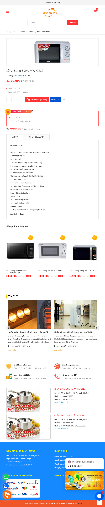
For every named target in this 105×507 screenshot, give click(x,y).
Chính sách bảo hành (63, 460)
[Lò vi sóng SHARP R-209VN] (52, 251)
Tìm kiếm (72, 22)
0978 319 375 (15, 129)
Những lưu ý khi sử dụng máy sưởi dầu (73, 332)
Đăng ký (48, 3)
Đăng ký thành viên (62, 468)
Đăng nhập (56, 3)
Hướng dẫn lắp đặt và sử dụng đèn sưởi (28, 332)
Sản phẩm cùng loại (17, 226)
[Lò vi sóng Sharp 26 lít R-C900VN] (84, 251)
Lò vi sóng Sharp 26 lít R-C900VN (84, 270)
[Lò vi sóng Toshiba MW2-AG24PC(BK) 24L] (20, 251)
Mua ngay (55, 100)
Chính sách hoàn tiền (63, 464)
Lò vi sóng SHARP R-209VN (50, 270)
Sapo (80, 503)
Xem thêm (12, 350)
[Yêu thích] (63, 99)
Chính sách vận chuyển (64, 456)
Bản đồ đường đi (61, 402)
